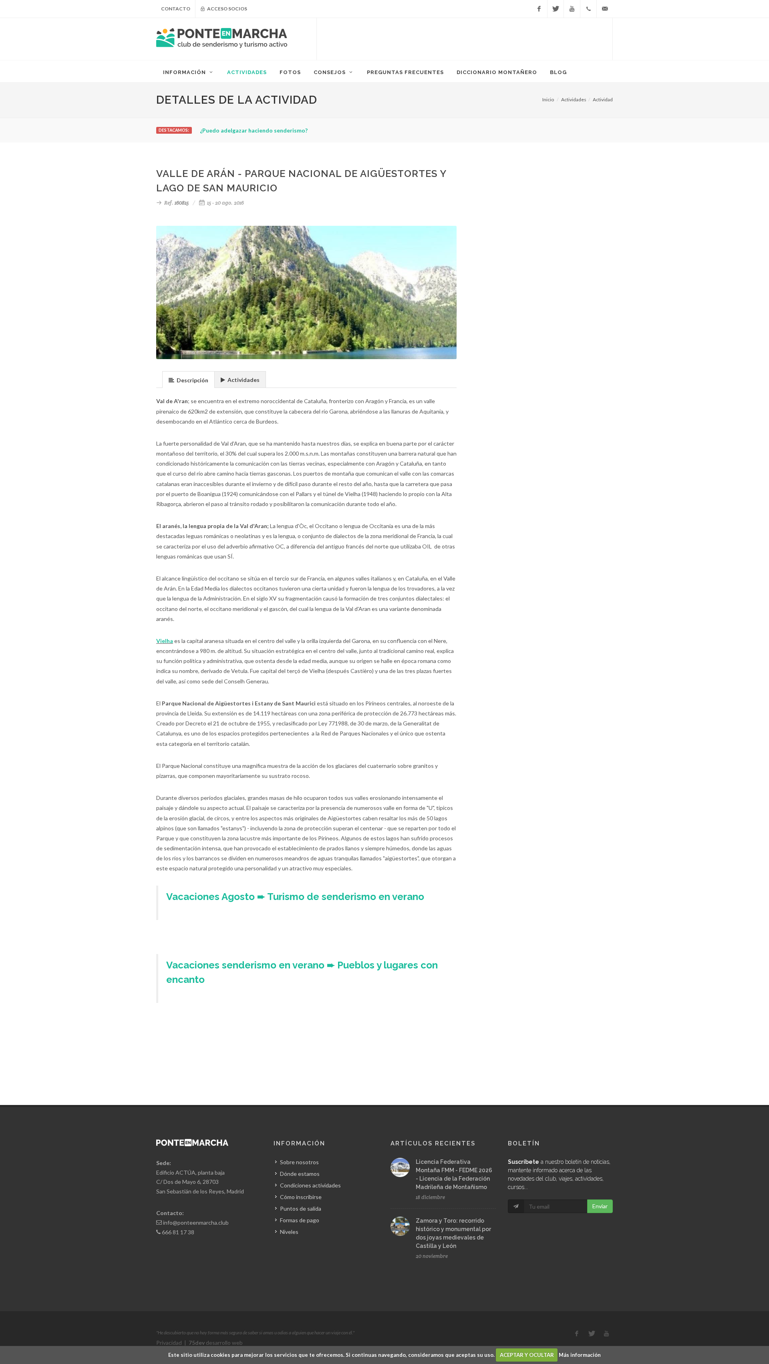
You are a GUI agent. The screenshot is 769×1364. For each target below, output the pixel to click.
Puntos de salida (300, 1208)
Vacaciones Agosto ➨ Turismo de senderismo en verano (295, 896)
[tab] (188, 379)
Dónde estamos (300, 1173)
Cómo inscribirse (301, 1196)
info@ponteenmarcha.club (196, 1222)
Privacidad (169, 1342)
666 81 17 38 (178, 1232)
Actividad (603, 99)
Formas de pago (299, 1220)
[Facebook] (539, 9)
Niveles (289, 1231)
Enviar (600, 1206)
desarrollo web (216, 1342)
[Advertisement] (464, 38)
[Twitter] (556, 9)
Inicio (548, 99)
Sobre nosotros (299, 1162)
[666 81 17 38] (588, 9)
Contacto (175, 9)
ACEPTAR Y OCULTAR (527, 1355)
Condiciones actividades (310, 1185)
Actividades (573, 99)
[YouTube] (572, 9)
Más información (580, 1355)
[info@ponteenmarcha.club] (605, 9)
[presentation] (188, 380)
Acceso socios (226, 9)
